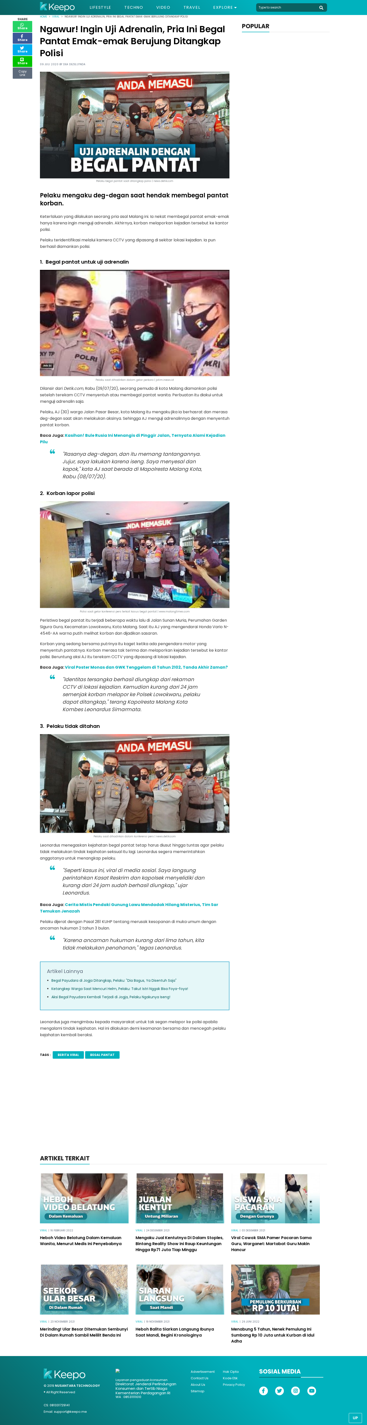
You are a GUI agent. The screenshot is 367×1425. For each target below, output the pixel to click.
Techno (133, 7)
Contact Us (199, 1378)
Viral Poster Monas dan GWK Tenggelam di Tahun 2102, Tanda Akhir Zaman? (146, 667)
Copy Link (22, 72)
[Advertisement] (183, 1113)
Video (163, 7)
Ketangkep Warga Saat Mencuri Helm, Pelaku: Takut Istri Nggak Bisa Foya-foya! (119, 988)
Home (43, 16)
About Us (198, 1384)
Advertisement (203, 1371)
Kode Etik (230, 1378)
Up (355, 1418)
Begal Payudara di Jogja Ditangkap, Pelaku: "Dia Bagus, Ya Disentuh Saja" (114, 980)
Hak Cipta (231, 1371)
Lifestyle (100, 7)
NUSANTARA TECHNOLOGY (77, 1385)
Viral (55, 16)
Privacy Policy (234, 1384)
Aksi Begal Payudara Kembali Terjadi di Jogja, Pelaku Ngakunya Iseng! (110, 996)
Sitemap (197, 1391)
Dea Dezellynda (74, 64)
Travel (192, 7)
